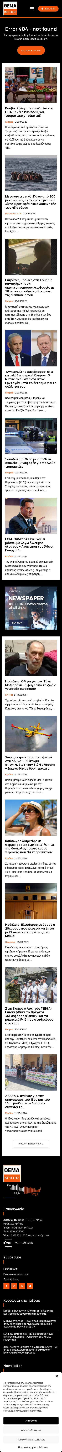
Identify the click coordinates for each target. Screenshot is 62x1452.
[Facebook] (6, 1286)
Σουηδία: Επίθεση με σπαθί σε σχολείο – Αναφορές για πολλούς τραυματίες (30, 463)
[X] (22, 1286)
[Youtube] (30, 1286)
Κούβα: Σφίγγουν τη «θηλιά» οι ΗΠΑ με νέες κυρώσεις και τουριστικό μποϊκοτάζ (29, 112)
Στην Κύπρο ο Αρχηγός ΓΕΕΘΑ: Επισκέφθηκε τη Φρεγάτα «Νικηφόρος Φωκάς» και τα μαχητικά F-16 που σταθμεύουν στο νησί (29, 1015)
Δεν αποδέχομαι (31, 1430)
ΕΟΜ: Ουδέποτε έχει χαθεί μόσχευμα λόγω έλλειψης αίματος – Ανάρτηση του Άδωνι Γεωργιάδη (29, 544)
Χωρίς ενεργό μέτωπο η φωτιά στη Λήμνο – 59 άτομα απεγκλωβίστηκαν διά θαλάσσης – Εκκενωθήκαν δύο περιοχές (30, 762)
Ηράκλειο (10, 942)
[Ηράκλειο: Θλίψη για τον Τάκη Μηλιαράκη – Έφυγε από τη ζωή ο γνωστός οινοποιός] (31, 658)
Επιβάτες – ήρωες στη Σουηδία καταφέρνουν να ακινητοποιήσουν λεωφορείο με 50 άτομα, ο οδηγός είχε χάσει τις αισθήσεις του (29, 287)
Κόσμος (9, 122)
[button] (57, 1376)
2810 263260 (16, 1231)
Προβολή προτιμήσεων (31, 1439)
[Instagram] (14, 1286)
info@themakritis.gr (22, 1227)
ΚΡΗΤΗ (9, 695)
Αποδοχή (31, 1420)
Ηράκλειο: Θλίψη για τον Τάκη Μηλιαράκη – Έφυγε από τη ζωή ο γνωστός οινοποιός (30, 685)
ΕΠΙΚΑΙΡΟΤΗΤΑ (13, 213)
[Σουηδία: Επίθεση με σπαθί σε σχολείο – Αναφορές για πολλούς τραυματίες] (31, 436)
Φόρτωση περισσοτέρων (29, 1143)
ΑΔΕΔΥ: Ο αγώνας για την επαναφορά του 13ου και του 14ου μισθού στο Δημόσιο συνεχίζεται (27, 1101)
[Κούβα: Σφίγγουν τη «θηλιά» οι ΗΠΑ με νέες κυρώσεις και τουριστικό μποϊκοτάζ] (31, 85)
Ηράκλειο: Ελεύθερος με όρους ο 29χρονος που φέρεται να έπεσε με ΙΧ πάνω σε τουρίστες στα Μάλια (30, 930)
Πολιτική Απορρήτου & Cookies (33, 1447)
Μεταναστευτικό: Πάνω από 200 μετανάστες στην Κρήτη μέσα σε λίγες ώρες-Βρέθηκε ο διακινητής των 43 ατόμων (30, 202)
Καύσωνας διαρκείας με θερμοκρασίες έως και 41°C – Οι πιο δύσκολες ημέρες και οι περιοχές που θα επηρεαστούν (29, 846)
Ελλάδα (9, 556)
